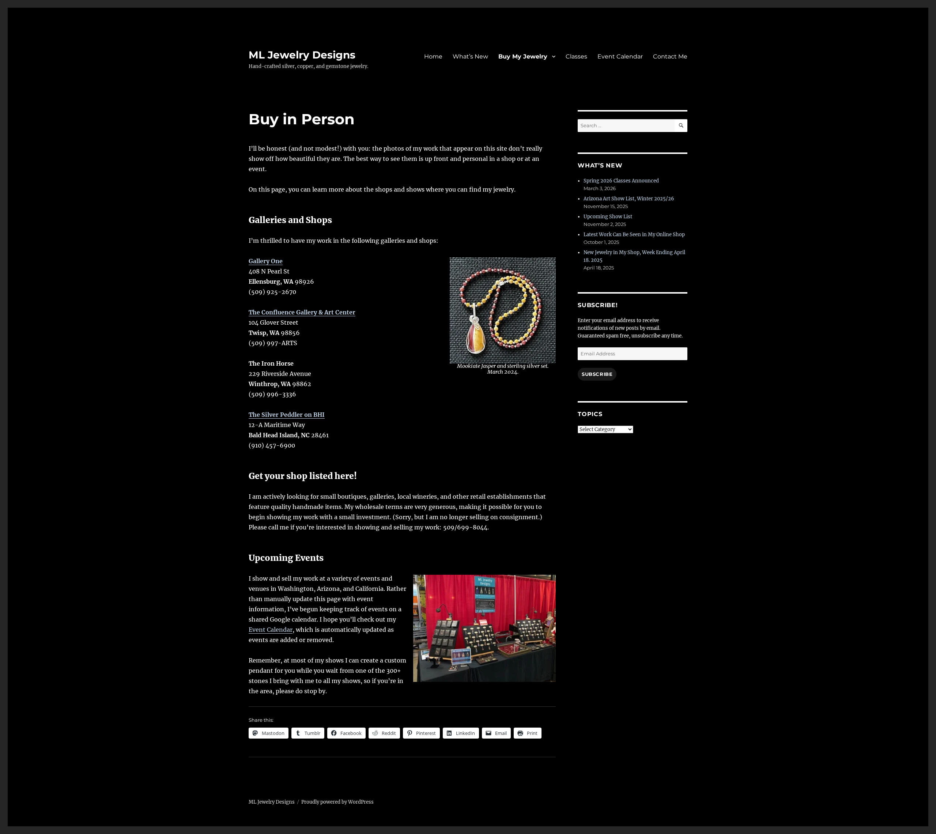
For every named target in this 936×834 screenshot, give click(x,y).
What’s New (470, 56)
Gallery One (266, 261)
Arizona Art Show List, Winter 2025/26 (629, 199)
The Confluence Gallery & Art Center (302, 312)
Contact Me (670, 56)
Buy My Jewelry (522, 56)
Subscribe (597, 374)
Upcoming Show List (608, 217)
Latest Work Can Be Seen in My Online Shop (634, 234)
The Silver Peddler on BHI (287, 414)
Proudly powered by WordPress (337, 802)
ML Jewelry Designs (302, 55)
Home (433, 56)
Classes (576, 56)
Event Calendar (620, 56)
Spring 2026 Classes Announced (621, 181)
